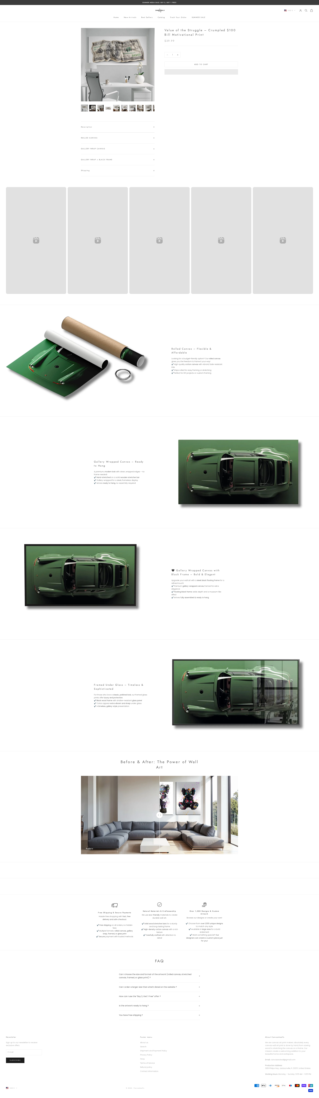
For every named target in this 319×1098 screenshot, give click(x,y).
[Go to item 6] (124, 108)
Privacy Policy (146, 1055)
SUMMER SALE (198, 17)
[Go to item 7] (132, 108)
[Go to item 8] (140, 108)
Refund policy (146, 1067)
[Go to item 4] (108, 108)
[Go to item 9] (148, 108)
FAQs (142, 1059)
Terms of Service (147, 1063)
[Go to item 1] (84, 108)
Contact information (149, 1071)
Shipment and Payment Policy (153, 1050)
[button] (201, 72)
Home (116, 17)
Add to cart (201, 64)
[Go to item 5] (116, 108)
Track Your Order (178, 17)
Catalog (161, 17)
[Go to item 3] (100, 108)
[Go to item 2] (92, 108)
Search (143, 1046)
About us (144, 1042)
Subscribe (15, 1060)
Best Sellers (147, 17)
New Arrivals (130, 17)
